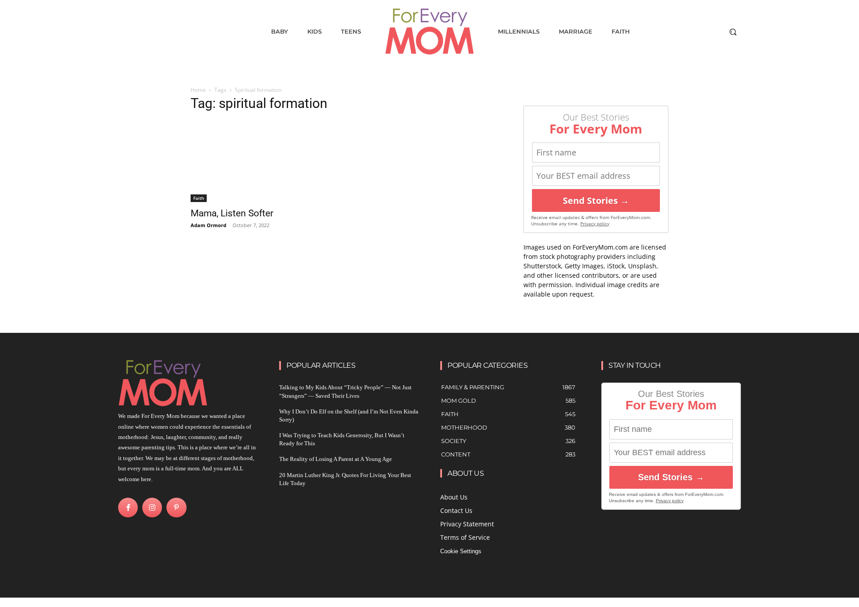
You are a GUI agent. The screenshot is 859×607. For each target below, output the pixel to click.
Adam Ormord (208, 225)
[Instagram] (152, 507)
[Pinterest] (176, 507)
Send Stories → (596, 200)
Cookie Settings (460, 551)
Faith (198, 198)
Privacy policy (594, 224)
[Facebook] (128, 507)
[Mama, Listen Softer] (263, 161)
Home (198, 90)
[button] (733, 32)
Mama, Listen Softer (232, 213)
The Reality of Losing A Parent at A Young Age (335, 459)
